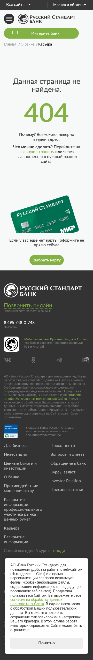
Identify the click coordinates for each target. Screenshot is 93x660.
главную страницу (37, 152)
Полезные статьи (66, 490)
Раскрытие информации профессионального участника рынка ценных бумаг (23, 510)
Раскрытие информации (16, 539)
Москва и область (68, 5)
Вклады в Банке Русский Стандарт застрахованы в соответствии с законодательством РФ (50, 431)
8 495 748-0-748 (19, 323)
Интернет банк (45, 33)
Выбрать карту (47, 260)
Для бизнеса (16, 446)
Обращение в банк (68, 463)
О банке (11, 477)
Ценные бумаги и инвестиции (20, 465)
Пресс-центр (62, 446)
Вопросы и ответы (68, 454)
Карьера (12, 528)
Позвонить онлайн (28, 305)
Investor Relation (65, 481)
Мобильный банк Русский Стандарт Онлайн (56, 339)
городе (58, 551)
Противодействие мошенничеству (21, 488)
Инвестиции (15, 454)
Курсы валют (62, 472)
